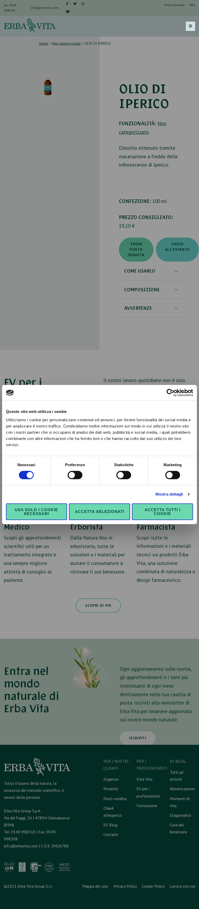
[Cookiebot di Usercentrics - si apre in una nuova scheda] (170, 393)
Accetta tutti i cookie (163, 512)
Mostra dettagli (169, 494)
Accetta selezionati (99, 511)
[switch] (75, 475)
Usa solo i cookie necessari (36, 512)
